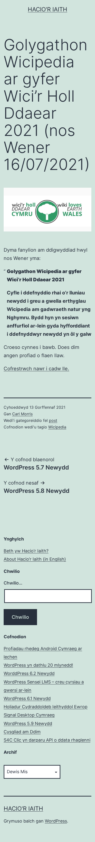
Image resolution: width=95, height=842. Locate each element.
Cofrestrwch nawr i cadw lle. (36, 369)
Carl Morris (22, 413)
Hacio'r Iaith (47, 9)
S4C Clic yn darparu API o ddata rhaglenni (47, 740)
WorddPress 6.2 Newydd (29, 673)
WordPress (56, 821)
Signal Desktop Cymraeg (29, 715)
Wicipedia (57, 427)
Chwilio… (13, 582)
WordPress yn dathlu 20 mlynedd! (38, 665)
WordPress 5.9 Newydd (28, 723)
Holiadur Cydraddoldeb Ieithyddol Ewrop (45, 706)
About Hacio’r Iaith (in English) (35, 559)
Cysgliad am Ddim (22, 731)
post (53, 420)
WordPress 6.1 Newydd (27, 698)
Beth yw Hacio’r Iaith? (26, 550)
